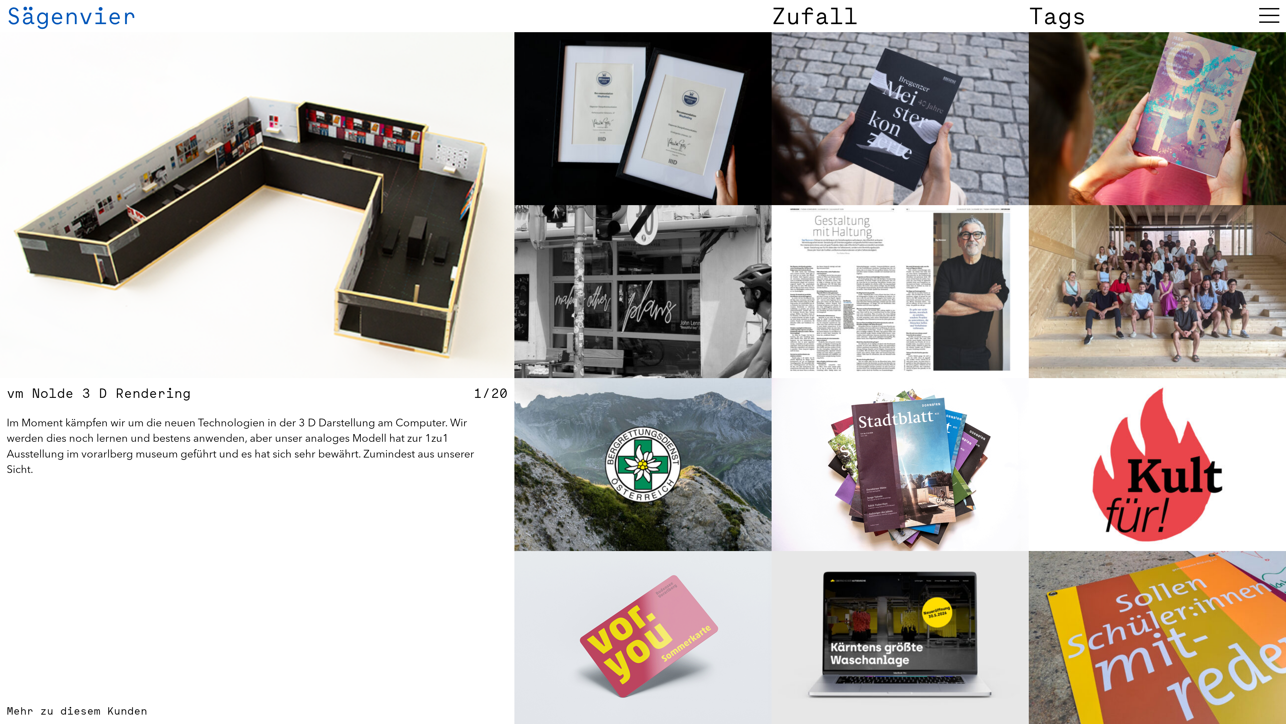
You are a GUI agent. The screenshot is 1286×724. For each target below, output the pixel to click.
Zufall (815, 16)
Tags (1057, 16)
